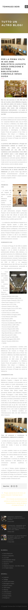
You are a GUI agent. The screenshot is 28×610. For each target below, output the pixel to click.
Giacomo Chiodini (8, 561)
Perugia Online (7, 595)
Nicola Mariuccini (8, 553)
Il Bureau (5, 589)
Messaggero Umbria (8, 583)
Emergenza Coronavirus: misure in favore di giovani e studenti (16, 518)
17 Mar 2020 (10, 542)
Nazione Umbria (7, 585)
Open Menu (26, 6)
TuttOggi (5, 579)
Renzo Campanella (8, 555)
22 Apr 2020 (10, 521)
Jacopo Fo (6, 563)
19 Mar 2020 (10, 531)
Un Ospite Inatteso (8, 568)
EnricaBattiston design (9, 559)
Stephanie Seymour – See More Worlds (13, 566)
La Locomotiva (7, 593)
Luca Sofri (6, 557)
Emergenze (6, 597)
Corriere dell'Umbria (8, 581)
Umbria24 (6, 577)
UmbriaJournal (7, 591)
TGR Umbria (6, 587)
